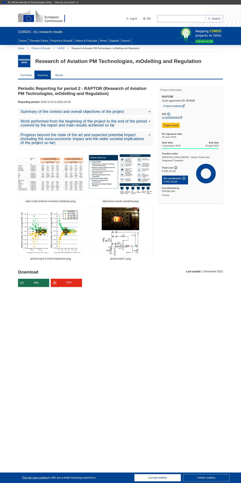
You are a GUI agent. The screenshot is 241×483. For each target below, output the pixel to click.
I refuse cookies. (206, 477)
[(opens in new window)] (44, 16)
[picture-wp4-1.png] (120, 231)
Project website (172, 106)
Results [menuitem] (59, 75)
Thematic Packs (38, 40)
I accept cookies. (157, 477)
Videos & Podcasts (86, 40)
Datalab (114, 40)
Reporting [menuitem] (43, 75)
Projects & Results (61, 40)
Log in (133, 18)
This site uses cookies (35, 477)
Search (125, 40)
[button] (146, 18)
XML (36, 282)
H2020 (61, 48)
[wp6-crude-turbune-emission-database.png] (50, 174)
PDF (69, 282)
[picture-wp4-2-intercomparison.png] (50, 231)
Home (23, 40)
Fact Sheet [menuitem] (26, 75)
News (103, 40)
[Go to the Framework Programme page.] (24, 61)
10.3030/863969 (170, 117)
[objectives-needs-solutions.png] (120, 174)
